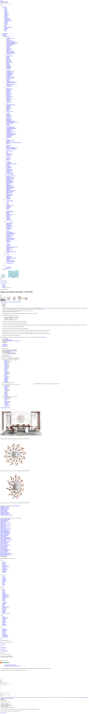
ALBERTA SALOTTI (10, 38)
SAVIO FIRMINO (10, 232)
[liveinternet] (2, 659)
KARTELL (8, 157)
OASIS (8, 204)
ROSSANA (9, 227)
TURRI (8, 252)
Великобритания (5, 617)
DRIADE (8, 100)
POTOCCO (9, 217)
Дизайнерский (5, 635)
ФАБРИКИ (4, 35)
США (6, 341)
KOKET (8, 160)
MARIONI (8, 179)
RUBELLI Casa (9, 228)
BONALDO (9, 65)
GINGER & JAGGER (10, 131)
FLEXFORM (9, 116)
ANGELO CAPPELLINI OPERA (12, 42)
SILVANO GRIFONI (10, 239)
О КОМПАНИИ (5, 33)
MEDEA (8, 184)
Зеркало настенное (9, 339)
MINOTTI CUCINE (10, 191)
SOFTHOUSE (9, 241)
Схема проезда (3, 643)
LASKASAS (9, 166)
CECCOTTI (9, 78)
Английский (4, 629)
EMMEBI (8, 107)
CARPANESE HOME (10, 73)
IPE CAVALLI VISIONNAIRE (12, 148)
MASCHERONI (9, 181)
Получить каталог (17, 340)
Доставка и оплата (5, 566)
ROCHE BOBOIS (10, 225)
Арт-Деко (6, 355)
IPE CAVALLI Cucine (10, 147)
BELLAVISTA (9, 60)
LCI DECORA (9, 167)
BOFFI (8, 63)
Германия (4, 618)
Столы (6, 8)
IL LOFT (8, 146)
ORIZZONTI (9, 207)
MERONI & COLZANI (11, 186)
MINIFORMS (9, 188)
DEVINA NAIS (9, 96)
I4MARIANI (9, 145)
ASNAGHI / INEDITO (10, 52)
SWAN (8, 242)
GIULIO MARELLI (10, 135)
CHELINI (8, 80)
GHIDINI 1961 (9, 130)
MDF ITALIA (9, 183)
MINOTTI (8, 189)
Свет (5, 30)
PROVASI (8, 219)
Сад (3, 585)
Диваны (6, 10)
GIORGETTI (9, 132)
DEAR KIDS (9, 91)
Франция (4, 624)
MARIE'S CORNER (10, 178)
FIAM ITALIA (9, 115)
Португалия (4, 622)
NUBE (8, 201)
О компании (4, 562)
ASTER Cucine (9, 53)
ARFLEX (8, 47)
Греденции (6, 21)
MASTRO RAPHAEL (10, 182)
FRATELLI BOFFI (10, 123)
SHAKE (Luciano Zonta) (11, 238)
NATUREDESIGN (10, 200)
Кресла (6, 11)
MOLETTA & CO (10, 195)
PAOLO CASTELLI (10, 211)
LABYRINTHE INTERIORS (12, 163)
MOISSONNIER (9, 194)
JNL (7, 152)
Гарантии (4, 567)
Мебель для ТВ (7, 19)
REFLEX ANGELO (10, 222)
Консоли (6, 24)
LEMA (8, 168)
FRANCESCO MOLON (11, 121)
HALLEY (8, 139)
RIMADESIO (9, 223)
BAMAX (8, 57)
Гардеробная (4, 580)
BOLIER (8, 64)
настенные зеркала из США (5, 407)
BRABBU (8, 68)
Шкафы (6, 14)
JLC (7, 151)
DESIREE (8, 95)
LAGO (8, 164)
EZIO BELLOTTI (10, 111)
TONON (8, 248)
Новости (4, 564)
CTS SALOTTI (9, 86)
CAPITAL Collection (10, 71)
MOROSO (8, 198)
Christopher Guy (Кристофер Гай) (11, 350)
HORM (8, 143)
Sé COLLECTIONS (10, 235)
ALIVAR (8, 39)
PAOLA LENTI (9, 210)
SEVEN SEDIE (9, 237)
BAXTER (8, 58)
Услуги (3, 563)
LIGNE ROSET (9, 169)
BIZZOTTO (9, 61)
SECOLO (8, 236)
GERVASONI (9, 129)
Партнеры (4, 570)
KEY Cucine (9, 159)
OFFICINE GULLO (10, 205)
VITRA (8, 259)
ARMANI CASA (9, 49)
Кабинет (3, 582)
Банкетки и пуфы (5, 594)
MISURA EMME (9, 192)
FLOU (8, 117)
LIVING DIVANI (10, 171)
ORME (8, 208)
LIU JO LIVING (9, 170)
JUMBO (8, 154)
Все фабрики (7, 36)
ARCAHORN (9, 45)
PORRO (8, 216)
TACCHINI (9, 244)
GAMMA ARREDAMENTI (11, 128)
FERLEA (8, 114)
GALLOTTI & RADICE (11, 127)
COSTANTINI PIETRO (11, 84)
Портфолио (4, 568)
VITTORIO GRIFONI (10, 261)
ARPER (8, 50)
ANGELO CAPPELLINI (11, 41)
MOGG (8, 193)
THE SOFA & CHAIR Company (12, 246)
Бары (5, 25)
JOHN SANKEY (9, 153)
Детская (3, 581)
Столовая (4, 577)
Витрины (6, 23)
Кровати (6, 13)
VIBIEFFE (8, 258)
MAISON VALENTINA (11, 175)
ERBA (8, 109)
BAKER (8, 56)
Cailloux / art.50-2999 (4, 301)
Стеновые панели (8, 18)
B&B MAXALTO (10, 55)
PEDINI (8, 212)
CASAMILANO (9, 75)
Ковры (6, 29)
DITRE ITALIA (9, 97)
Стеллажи (4, 608)
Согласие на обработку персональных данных (13, 665)
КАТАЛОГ (4, 6)
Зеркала (6, 22)
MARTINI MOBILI (10, 180)
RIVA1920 (8, 224)
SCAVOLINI (9, 234)
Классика (4, 628)
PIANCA (8, 213)
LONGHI (8, 172)
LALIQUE (8, 165)
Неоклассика (4, 630)
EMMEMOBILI (9, 108)
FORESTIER (9, 119)
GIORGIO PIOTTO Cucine (11, 134)
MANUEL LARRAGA (10, 177)
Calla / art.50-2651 (18, 301)
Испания (4, 620)
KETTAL (8, 158)
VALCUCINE (9, 256)
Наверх (1, 0)
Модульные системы (8, 20)
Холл (3, 583)
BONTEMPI (9, 66)
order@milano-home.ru (4, 1)
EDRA (8, 103)
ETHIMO (8, 110)
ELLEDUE (8, 106)
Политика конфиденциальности (10, 664)
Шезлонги (6, 28)
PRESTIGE (9, 218)
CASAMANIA (9, 74)
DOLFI (8, 98)
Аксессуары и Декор (6, 613)
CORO (8, 83)
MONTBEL (9, 196)
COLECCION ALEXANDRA (12, 82)
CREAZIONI (9, 85)
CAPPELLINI (9, 72)
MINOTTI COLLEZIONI (11, 190)
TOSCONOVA (9, 249)
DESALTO (8, 94)
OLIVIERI (8, 206)
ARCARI (8, 46)
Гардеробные (7, 15)
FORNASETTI (9, 120)
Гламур (3, 633)
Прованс (4, 631)
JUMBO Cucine (9, 155)
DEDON (8, 92)
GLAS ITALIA (9, 136)
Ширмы (3, 611)
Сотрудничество (5, 569)
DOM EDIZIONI (9, 99)
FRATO (8, 124)
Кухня (3, 576)
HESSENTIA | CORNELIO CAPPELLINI (14, 142)
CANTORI (8, 70)
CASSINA (8, 76)
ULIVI (8, 254)
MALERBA (9, 176)
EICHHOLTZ (9, 105)
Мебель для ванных (8, 27)
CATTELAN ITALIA (10, 77)
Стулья (6, 9)
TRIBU (8, 250)
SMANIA (8, 240)
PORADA (8, 215)
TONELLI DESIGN (10, 247)
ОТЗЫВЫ (4, 34)
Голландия (4, 619)
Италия (3, 621)
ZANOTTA (9, 268)
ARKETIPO (9, 48)
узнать (18, 321)
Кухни (6, 7)
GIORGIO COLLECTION (11, 133)
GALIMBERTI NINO (10, 126)
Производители (5, 565)
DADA (8, 88)
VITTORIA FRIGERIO (11, 260)
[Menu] (0, 5)
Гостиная (9, 356)
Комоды (6, 16)
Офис (3, 584)
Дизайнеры (4, 571)
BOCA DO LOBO (10, 62)
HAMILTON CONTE (10, 140)
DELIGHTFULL (9, 93)
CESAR (8, 79)
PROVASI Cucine (10, 220)
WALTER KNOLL (10, 263)
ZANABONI (9, 267)
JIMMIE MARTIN (10, 150)
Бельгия (3, 616)
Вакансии (4, 572)
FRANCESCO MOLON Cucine (12, 122)
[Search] (1, 279)
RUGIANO (9, 229)
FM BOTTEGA (9, 118)
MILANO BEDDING (10, 187)
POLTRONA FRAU (10, 214)
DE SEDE (8, 90)
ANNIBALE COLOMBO (11, 43)
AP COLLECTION (10, 44)
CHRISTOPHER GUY (10, 81)
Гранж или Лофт (5, 636)
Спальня (3, 579)
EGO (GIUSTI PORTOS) (11, 104)
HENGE (8, 141)
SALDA (8, 231)
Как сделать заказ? (12, 352)
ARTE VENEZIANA (10, 51)
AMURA (8, 40)
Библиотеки (7, 17)
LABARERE (9, 162)
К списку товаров (11, 301)
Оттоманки (6, 12)
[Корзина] (2, 5)
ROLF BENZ (9, 226)
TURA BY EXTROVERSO (11, 251)
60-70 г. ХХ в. (4, 634)
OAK (7, 203)
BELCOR (8, 59)
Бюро (5, 26)
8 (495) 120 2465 (43, 337)
